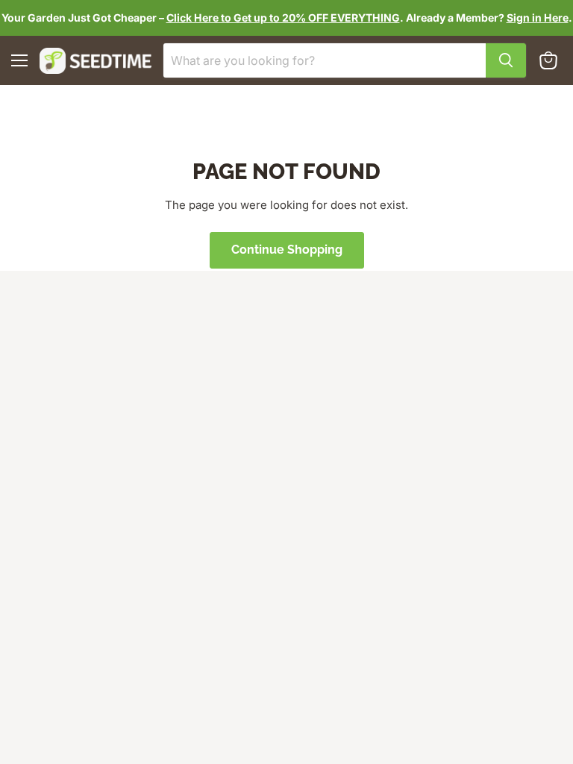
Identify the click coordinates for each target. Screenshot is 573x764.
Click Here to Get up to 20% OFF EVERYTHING (283, 17)
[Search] (506, 60)
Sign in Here (538, 17)
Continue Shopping (286, 249)
